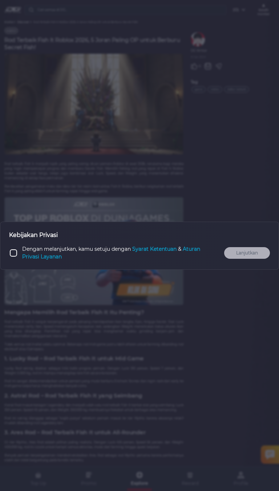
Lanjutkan (247, 253)
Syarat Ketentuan (154, 249)
